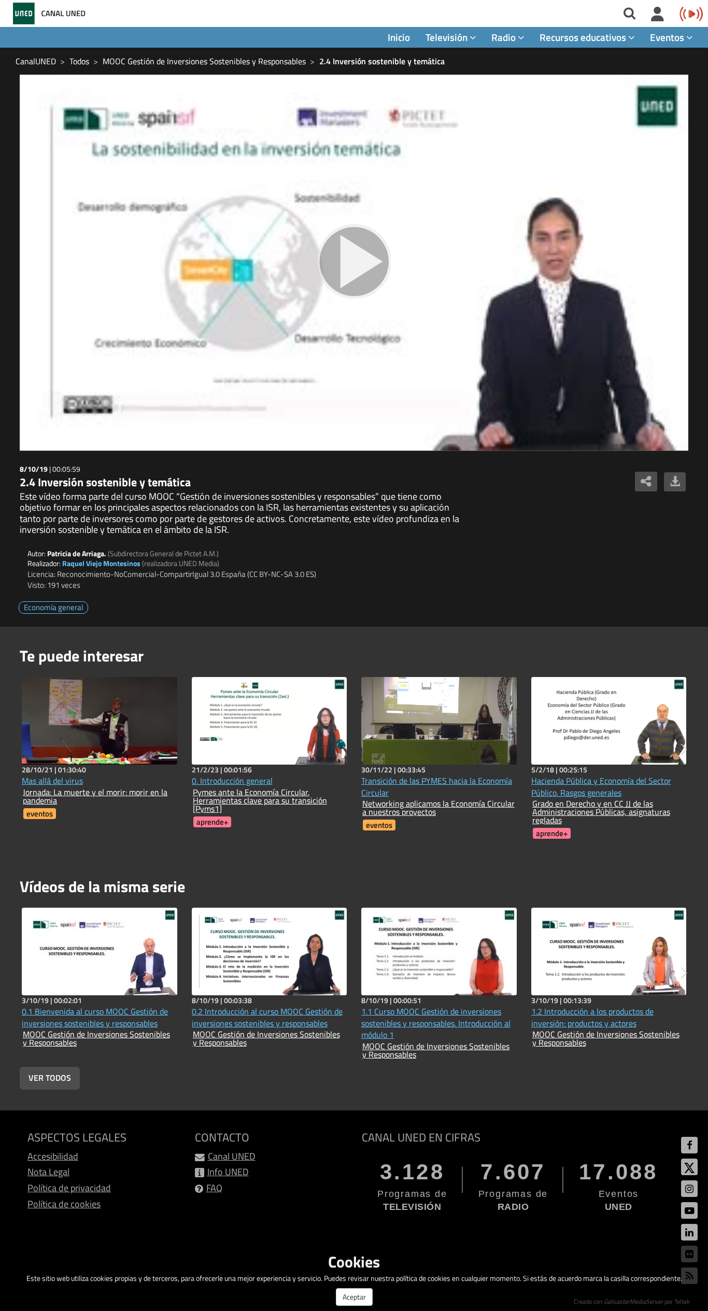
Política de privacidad (69, 1188)
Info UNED (228, 1172)
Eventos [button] (668, 37)
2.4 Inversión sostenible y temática (382, 61)
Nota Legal (48, 1172)
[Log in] (657, 14)
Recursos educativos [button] (584, 37)
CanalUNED (36, 61)
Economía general (53, 607)
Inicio (399, 37)
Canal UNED (232, 1156)
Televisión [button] (448, 37)
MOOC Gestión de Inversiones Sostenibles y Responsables (204, 61)
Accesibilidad (52, 1156)
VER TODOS (50, 1078)
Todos (79, 61)
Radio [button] (504, 37)
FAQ (214, 1188)
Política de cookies (64, 1204)
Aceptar (354, 1296)
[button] (684, 749)
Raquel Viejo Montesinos (101, 563)
